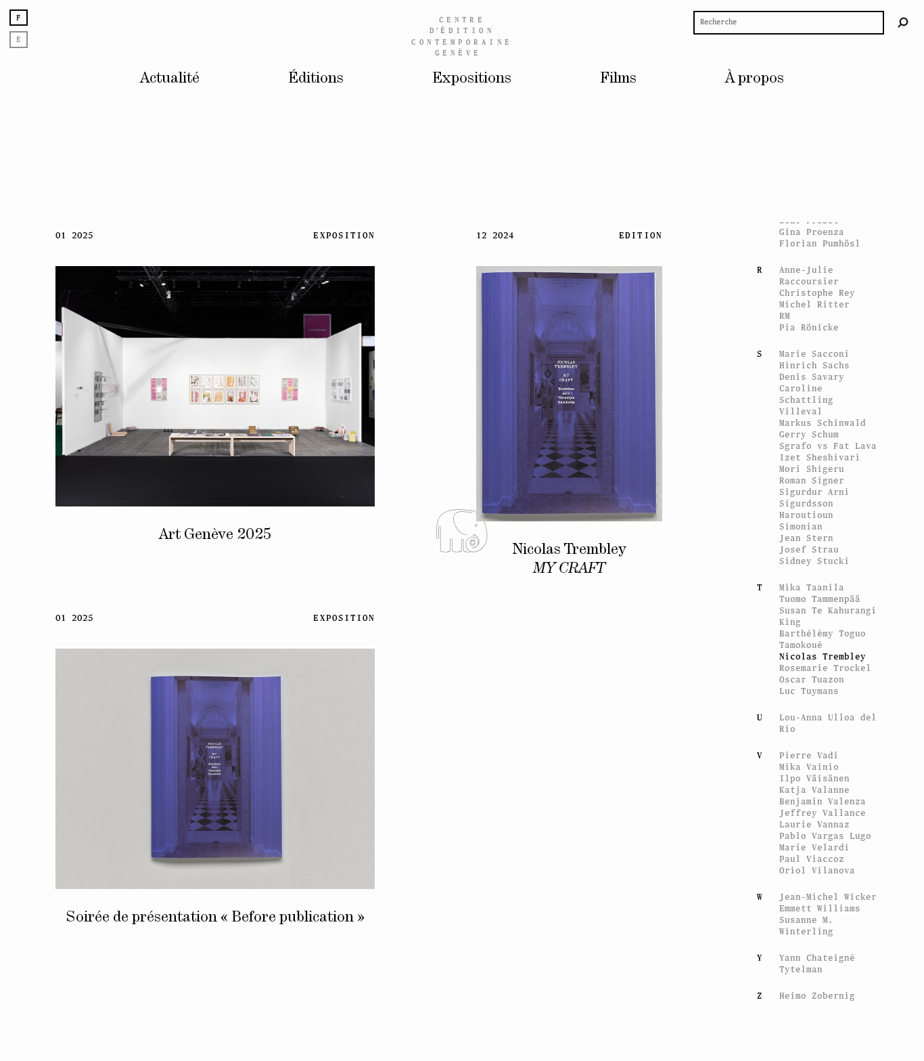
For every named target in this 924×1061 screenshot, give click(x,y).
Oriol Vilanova (817, 870)
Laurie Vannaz (814, 824)
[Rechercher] (903, 22)
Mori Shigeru (811, 469)
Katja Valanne (814, 790)
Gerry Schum (809, 434)
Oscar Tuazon (811, 679)
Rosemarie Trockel (825, 668)
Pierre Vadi (809, 755)
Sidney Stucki (814, 561)
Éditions (316, 78)
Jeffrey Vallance (822, 813)
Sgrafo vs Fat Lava (828, 446)
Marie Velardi (814, 847)
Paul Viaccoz (811, 859)
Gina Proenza (811, 232)
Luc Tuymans (809, 691)
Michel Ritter (814, 304)
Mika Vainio (809, 767)
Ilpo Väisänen (814, 778)
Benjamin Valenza (822, 801)
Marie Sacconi (814, 354)
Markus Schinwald (822, 423)
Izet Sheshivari (819, 457)
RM (784, 316)
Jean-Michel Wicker (828, 897)
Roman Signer (811, 480)
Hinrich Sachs (814, 365)
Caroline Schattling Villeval (806, 399)
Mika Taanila (811, 587)
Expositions (471, 78)
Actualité (170, 78)
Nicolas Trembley (822, 656)
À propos (754, 78)
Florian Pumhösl (819, 243)
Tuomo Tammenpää (819, 599)
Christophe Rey (817, 293)
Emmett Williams (819, 908)
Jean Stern (806, 538)
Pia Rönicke (809, 327)
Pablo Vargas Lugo (825, 836)
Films (618, 78)
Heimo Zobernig (817, 996)
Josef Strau (809, 549)
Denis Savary (811, 377)
